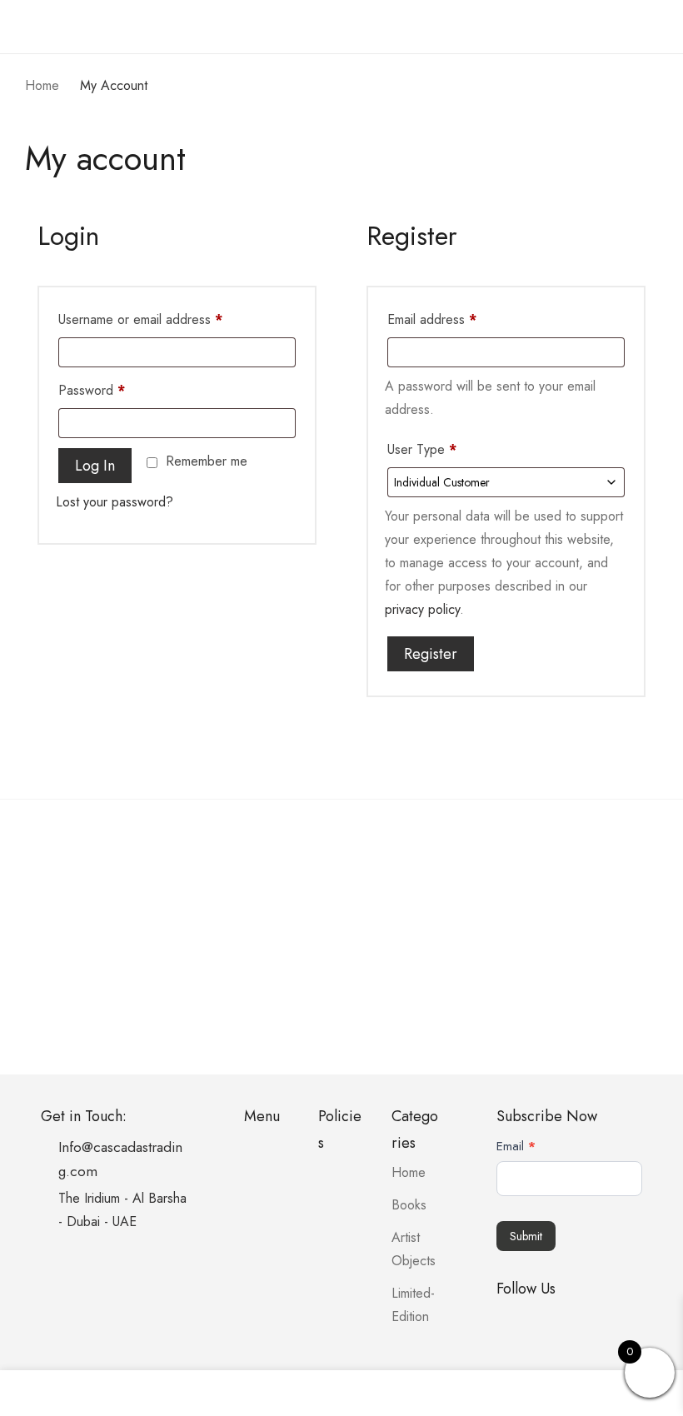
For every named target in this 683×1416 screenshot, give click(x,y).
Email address (431, 319)
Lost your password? (114, 501)
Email (516, 1146)
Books (408, 1204)
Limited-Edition (413, 1305)
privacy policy (422, 609)
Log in (95, 465)
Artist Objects (413, 1249)
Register (430, 654)
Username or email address (140, 319)
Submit (526, 1236)
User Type (421, 449)
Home (408, 1172)
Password (91, 390)
